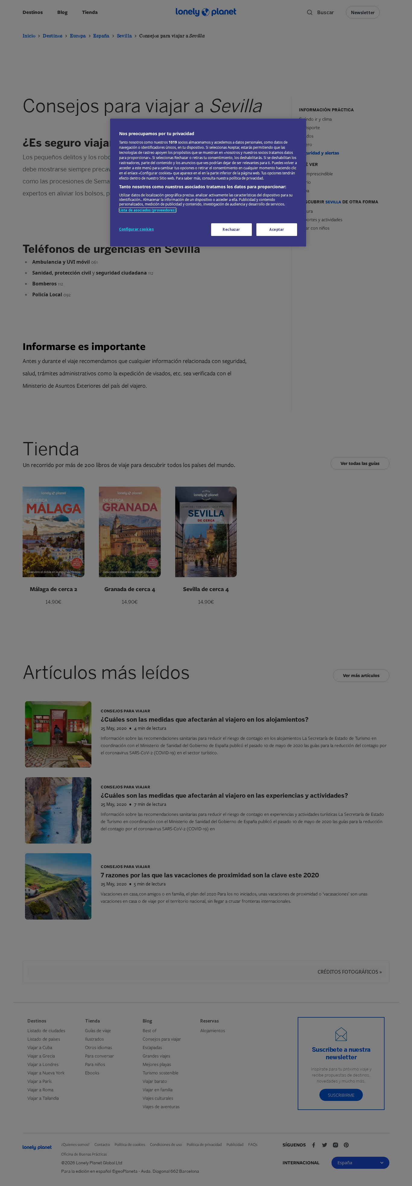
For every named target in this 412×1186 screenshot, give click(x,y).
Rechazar (231, 229)
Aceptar (276, 229)
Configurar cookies (136, 229)
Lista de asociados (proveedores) (147, 210)
